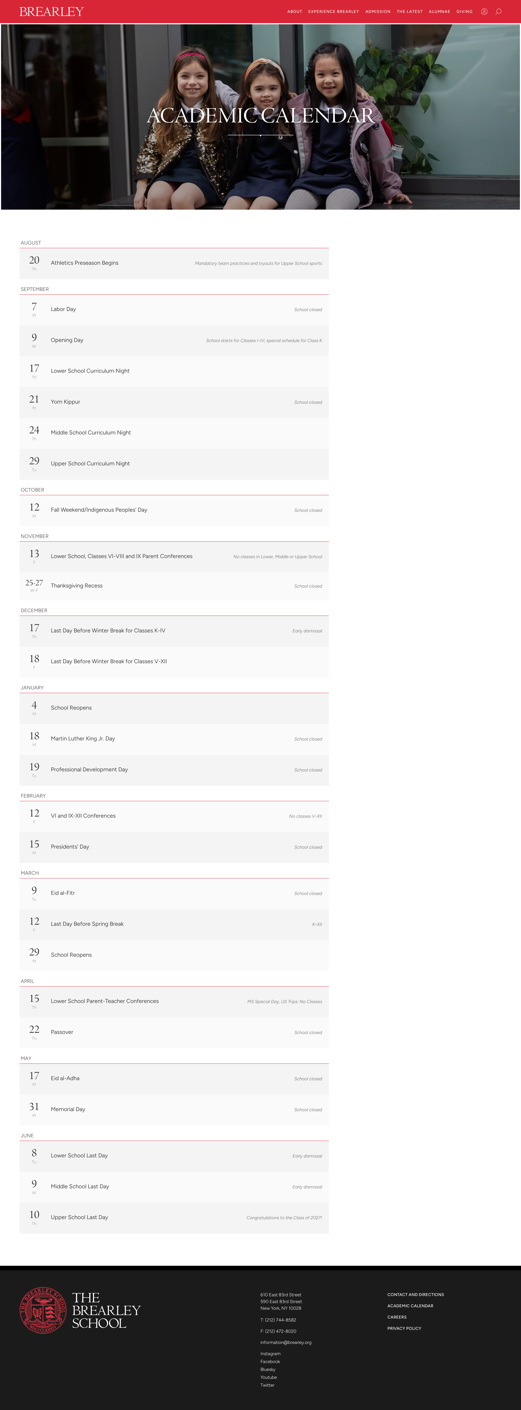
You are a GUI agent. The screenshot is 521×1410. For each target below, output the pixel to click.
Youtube (268, 1377)
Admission (378, 11)
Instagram (270, 1353)
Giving (465, 11)
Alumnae (439, 11)
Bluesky (267, 1369)
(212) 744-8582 (280, 1320)
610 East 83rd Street (281, 1294)
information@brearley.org (286, 1342)
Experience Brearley (333, 11)
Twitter (267, 1385)
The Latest (410, 11)
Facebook (270, 1361)
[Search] (498, 11)
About (294, 11)
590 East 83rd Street (281, 1301)
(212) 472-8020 (280, 1331)
